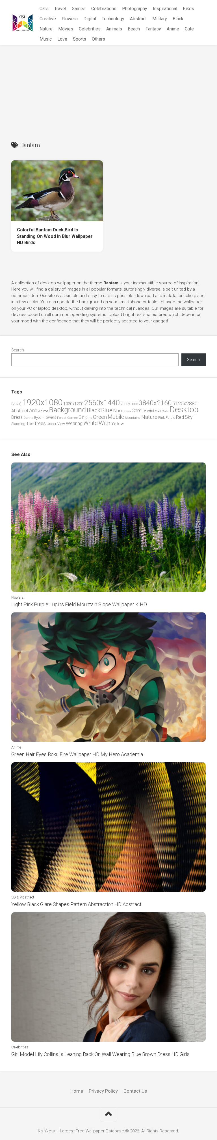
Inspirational (165, 8)
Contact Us (135, 1091)
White (90, 423)
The (29, 423)
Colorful (148, 411)
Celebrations (103, 8)
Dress (17, 417)
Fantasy (153, 29)
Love (62, 39)
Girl (81, 417)
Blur (116, 411)
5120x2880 (185, 403)
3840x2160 (155, 403)
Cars (44, 8)
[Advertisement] (108, 87)
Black (178, 18)
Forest (61, 418)
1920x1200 (73, 403)
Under (52, 424)
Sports (79, 39)
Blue (106, 410)
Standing (18, 424)
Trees (40, 423)
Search (17, 350)
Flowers (70, 18)
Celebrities (90, 29)
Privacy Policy (103, 1091)
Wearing (74, 423)
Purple (170, 418)
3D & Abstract (22, 897)
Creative (48, 18)
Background (67, 410)
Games (79, 8)
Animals (114, 29)
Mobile (116, 417)
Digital (89, 18)
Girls (88, 418)
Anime (173, 29)
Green (100, 417)
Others (98, 39)
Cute (189, 29)
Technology (113, 18)
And (33, 410)
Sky (188, 417)
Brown (126, 411)
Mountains (132, 418)
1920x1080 (42, 402)
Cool (158, 411)
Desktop (184, 409)
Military (159, 18)
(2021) (16, 404)
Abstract (138, 18)
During (28, 418)
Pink (161, 417)
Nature (46, 29)
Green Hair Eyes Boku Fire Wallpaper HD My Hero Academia (77, 754)
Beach (134, 29)
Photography (134, 8)
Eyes (38, 417)
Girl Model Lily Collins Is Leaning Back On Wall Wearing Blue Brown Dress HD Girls (100, 1054)
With (104, 423)
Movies (65, 29)
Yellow (117, 423)
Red (180, 417)
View (61, 424)
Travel (60, 8)
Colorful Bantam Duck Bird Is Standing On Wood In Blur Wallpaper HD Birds (55, 236)
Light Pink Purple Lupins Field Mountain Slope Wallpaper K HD (79, 604)
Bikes (188, 8)
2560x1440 (102, 403)
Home (76, 1091)
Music (46, 39)
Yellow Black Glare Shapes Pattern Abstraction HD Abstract (76, 904)
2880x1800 (129, 404)
